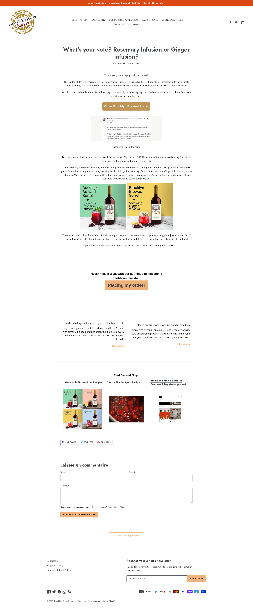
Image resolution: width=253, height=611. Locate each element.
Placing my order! (126, 285)
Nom (62, 472)
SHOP (83, 19)
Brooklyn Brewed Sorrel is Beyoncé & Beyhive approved (168, 382)
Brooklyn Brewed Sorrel (64, 601)
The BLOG (118, 24)
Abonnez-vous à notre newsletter (148, 561)
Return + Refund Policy (59, 570)
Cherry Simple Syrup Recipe (123, 382)
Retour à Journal (128, 535)
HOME (73, 19)
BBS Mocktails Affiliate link (123, 19)
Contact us (52, 560)
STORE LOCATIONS (172, 19)
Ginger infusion (172, 171)
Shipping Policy (55, 565)
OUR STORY (98, 19)
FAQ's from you (150, 19)
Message (64, 485)
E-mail (132, 472)
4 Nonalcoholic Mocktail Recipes (82, 382)
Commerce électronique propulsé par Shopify (97, 601)
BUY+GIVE (134, 24)
